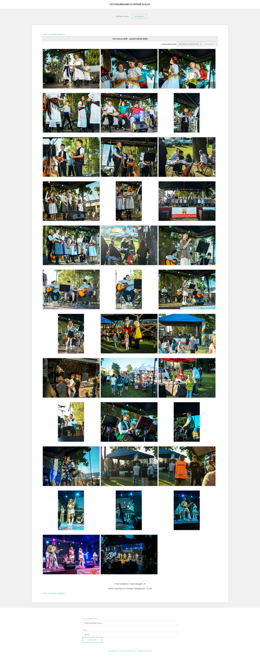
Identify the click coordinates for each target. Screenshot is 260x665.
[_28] (71, 466)
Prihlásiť (92, 640)
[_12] (187, 201)
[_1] (71, 69)
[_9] (187, 157)
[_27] (187, 422)
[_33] (187, 510)
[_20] (129, 333)
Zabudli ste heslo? (145, 651)
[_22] (71, 378)
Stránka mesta (122, 16)
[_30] (187, 466)
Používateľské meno (90, 619)
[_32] (129, 510)
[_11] (129, 201)
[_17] (129, 289)
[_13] (71, 245)
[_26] (129, 422)
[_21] (187, 333)
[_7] (71, 157)
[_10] (71, 201)
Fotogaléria (139, 16)
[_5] (129, 113)
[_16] (71, 289)
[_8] (129, 157)
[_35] (129, 554)
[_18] (187, 289)
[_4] (71, 113)
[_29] (129, 466)
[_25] (71, 422)
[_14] (129, 245)
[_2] (129, 69)
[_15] (187, 245)
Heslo (85, 630)
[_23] (129, 378)
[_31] (71, 510)
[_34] (71, 554)
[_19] (71, 333)
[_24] (187, 378)
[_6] (187, 113)
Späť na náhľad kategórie (54, 34)
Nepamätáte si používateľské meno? (122, 651)
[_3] (187, 69)
